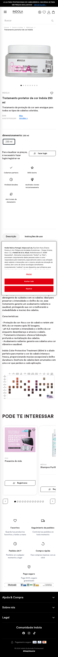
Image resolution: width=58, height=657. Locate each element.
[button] (9, 142)
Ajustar (29, 274)
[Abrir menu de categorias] (5, 12)
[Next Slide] (52, 501)
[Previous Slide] (5, 501)
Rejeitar (29, 289)
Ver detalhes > (40, 5)
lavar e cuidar (17, 27)
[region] (28, 268)
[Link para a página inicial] (7, 27)
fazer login (42, 153)
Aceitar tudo (29, 281)
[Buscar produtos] (52, 21)
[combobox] (29, 20)
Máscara (29, 27)
